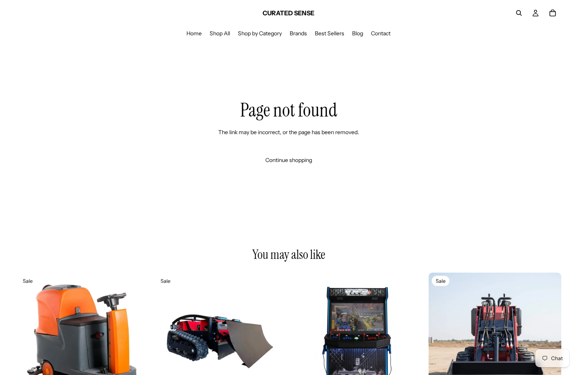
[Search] (519, 13)
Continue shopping (288, 160)
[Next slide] (137, 339)
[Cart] (552, 13)
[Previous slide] (27, 339)
